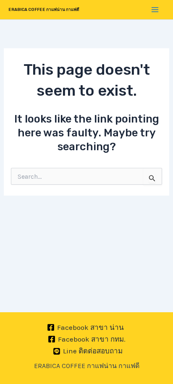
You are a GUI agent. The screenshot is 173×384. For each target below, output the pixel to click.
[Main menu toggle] (155, 9)
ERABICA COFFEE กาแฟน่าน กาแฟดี (43, 9)
